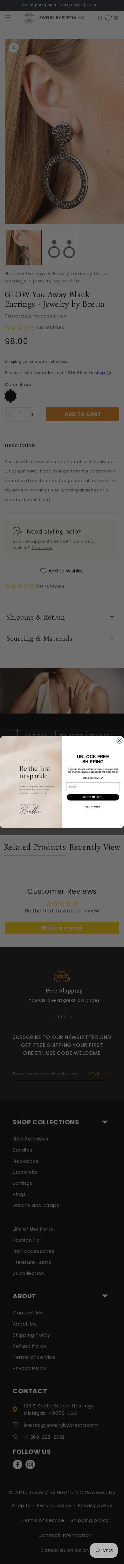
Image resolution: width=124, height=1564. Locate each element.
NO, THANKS (93, 807)
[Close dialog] (119, 740)
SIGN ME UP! (93, 797)
